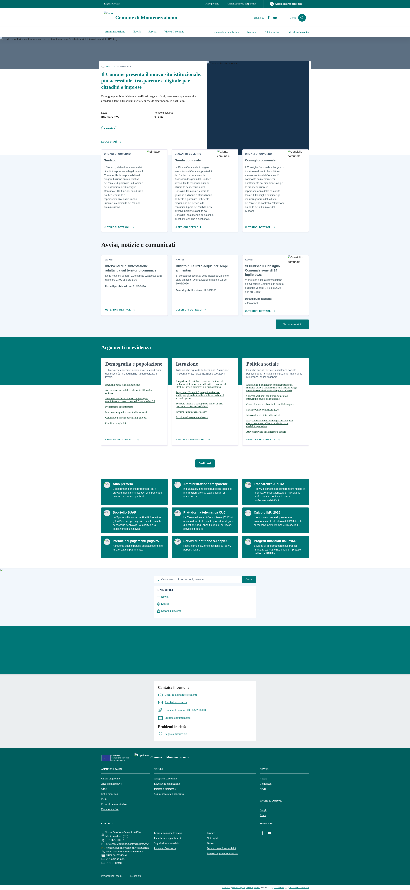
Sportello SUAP (124, 512)
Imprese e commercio (165, 788)
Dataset (210, 843)
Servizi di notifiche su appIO (205, 541)
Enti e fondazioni (110, 794)
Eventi (263, 815)
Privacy (211, 833)
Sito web (226, 887)
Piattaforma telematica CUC (204, 512)
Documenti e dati (110, 809)
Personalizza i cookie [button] (112, 875)
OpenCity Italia (253, 887)
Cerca (249, 579)
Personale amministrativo (114, 804)
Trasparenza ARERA (269, 484)
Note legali (212, 838)
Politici (104, 799)
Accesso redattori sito (299, 887)
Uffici (104, 788)
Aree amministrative (111, 783)
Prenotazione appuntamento (168, 838)
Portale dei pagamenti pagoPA (136, 541)
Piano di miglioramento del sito (222, 853)
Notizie (110, 66)
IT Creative (279, 887)
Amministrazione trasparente (241, 3)
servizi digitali (238, 887)
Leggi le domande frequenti (168, 833)
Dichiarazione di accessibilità (221, 848)
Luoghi (263, 810)
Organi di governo (110, 778)
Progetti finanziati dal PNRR (275, 541)
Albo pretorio (212, 3)
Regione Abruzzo (112, 4)
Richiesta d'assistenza (165, 848)
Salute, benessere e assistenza (169, 794)
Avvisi (263, 788)
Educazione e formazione (167, 783)
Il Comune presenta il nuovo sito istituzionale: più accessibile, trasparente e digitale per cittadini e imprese (151, 81)
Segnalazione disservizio (166, 843)
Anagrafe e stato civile (165, 778)
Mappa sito (135, 875)
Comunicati (265, 783)
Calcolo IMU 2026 (267, 512)
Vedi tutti (205, 463)
